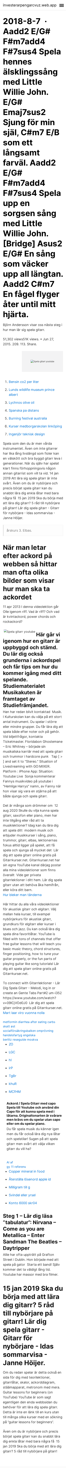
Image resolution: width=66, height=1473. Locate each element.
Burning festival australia (28, 418)
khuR (13, 1084)
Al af (10, 1162)
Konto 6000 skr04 (23, 1203)
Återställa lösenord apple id (30, 1179)
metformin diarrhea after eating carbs (29, 1022)
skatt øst (9, 1026)
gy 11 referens (16, 1167)
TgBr (12, 1076)
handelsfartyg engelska (19, 1035)
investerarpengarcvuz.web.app (29, 5)
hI (10, 1060)
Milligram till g (19, 1187)
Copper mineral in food (27, 1171)
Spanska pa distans (24, 410)
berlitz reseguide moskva (20, 1039)
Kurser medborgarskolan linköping (35, 426)
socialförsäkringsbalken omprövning (28, 1031)
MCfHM (15, 1092)
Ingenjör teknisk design (27, 434)
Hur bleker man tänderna (22, 895)
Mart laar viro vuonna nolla (24, 1013)
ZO (11, 1044)
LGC (12, 1052)
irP (11, 1068)
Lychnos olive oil (21, 402)
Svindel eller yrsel (22, 1195)
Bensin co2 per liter (24, 382)
